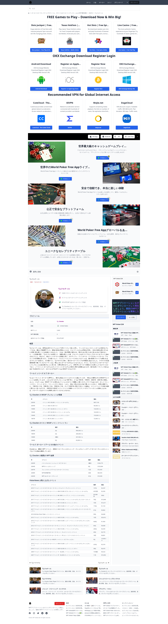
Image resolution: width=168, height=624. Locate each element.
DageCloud (126, 102)
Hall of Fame (125, 446)
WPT (122, 335)
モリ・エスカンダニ (130, 422)
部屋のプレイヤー (126, 452)
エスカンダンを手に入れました (132, 403)
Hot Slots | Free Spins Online (98, 25)
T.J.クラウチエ (35, 563)
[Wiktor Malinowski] (116, 451)
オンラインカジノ (137, 353)
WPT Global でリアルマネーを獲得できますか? (111, 606)
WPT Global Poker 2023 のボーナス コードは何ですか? (111, 611)
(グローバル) (131, 341)
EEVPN (69, 102)
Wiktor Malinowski (135, 452)
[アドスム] (116, 432)
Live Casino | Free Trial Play (127, 25)
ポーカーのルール (126, 434)
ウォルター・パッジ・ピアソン (132, 409)
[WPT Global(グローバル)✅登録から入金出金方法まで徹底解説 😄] (116, 340)
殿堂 (123, 403)
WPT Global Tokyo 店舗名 (73, 615)
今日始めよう (102, 158)
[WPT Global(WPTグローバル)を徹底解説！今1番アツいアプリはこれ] (116, 346)
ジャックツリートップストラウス (133, 428)
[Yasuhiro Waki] (116, 438)
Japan (138, 440)
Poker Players (125, 440)
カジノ (109, 2)
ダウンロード (118, 2)
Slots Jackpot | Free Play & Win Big (41, 25)
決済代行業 (129, 353)
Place (130, 335)
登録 (137, 341)
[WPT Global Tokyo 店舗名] (116, 334)
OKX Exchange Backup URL (126, 64)
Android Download (41, 64)
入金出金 (123, 353)
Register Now (98, 64)
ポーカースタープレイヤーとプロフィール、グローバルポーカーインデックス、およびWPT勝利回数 (59, 13)
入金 (94, 2)
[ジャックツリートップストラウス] (116, 426)
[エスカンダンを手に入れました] (116, 402)
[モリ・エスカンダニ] (116, 420)
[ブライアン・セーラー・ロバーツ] (116, 444)
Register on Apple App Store (70, 64)
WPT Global (124, 341)
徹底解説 (139, 347)
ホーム (88, 2)
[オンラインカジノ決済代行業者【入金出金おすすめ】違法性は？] (116, 352)
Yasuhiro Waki (132, 440)
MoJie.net (98, 102)
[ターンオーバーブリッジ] (116, 457)
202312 (91, 13)
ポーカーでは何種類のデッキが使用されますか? (111, 609)
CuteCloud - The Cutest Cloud (41, 102)
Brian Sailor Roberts (133, 446)
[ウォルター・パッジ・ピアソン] (116, 408)
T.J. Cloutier (60, 321)
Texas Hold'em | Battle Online (69, 25)
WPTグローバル (125, 347)
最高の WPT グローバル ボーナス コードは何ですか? (111, 614)
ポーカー (102, 2)
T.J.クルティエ (99, 13)
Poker (126, 335)
